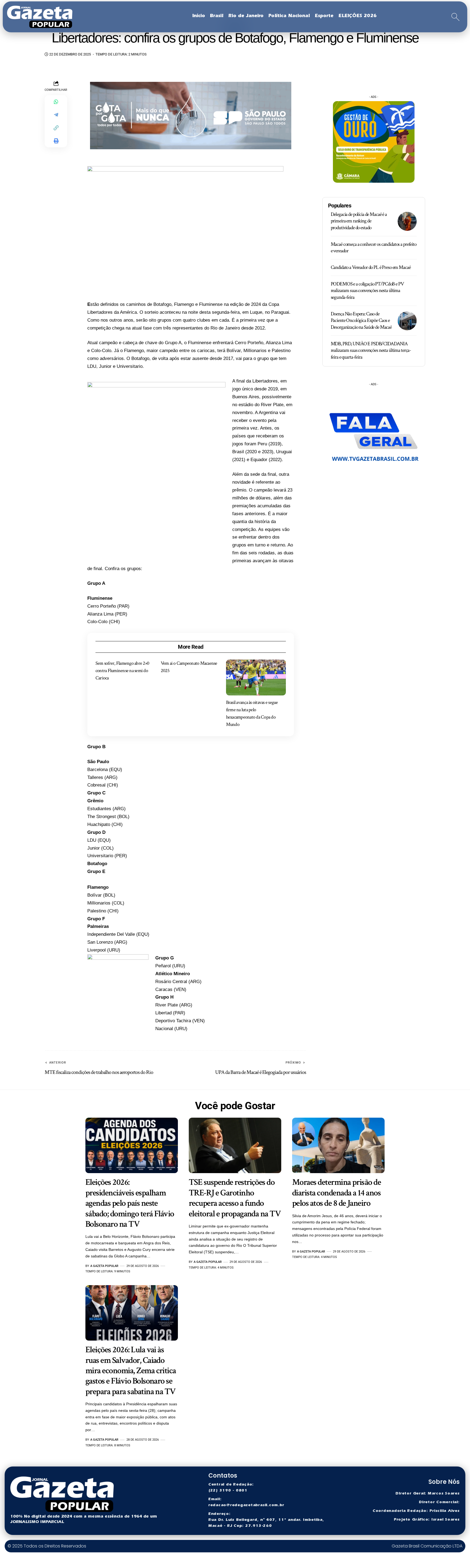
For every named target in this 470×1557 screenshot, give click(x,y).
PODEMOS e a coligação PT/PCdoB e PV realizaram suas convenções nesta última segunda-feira (367, 291)
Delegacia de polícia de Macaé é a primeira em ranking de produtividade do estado (359, 221)
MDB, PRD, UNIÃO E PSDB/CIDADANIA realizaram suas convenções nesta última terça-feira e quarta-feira (371, 350)
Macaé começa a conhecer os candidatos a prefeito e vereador (373, 247)
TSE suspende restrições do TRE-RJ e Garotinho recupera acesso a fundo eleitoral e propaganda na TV (234, 1198)
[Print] (56, 140)
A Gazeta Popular (104, 1266)
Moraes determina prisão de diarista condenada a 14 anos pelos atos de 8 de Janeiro (336, 1193)
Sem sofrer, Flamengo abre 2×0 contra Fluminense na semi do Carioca (122, 670)
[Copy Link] (56, 127)
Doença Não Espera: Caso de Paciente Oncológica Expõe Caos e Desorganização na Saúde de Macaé (361, 320)
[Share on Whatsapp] (56, 101)
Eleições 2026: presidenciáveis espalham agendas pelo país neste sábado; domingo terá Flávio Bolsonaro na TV (129, 1203)
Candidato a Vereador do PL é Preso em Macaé (371, 267)
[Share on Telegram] (56, 114)
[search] (455, 17)
